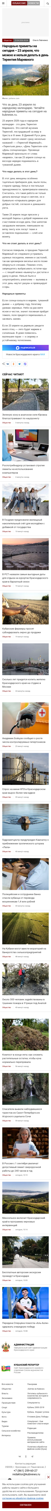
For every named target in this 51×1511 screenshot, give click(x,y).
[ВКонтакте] (7, 364)
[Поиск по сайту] (47, 3)
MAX (42, 354)
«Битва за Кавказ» (36, 1389)
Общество (8, 40)
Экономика (7, 1398)
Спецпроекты (33, 1403)
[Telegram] (19, 364)
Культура (6, 1412)
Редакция (31, 1428)
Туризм (5, 1426)
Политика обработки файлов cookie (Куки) (37, 1448)
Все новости (7, 1384)
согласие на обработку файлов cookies (22, 1498)
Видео (4, 1421)
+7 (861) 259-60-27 (25, 1470)
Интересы (6, 1435)
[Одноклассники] (13, 364)
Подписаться (28, 348)
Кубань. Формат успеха (38, 1412)
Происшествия (8, 1403)
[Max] (25, 364)
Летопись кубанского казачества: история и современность (37, 1395)
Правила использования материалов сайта (35, 1439)
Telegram (32, 1456)
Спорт (4, 1407)
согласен (25, 1505)
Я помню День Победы (37, 1417)
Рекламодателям (35, 1433)
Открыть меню (3, 3)
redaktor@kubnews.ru (26, 1474)
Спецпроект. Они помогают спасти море (38, 1422)
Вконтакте (20, 1456)
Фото (4, 1417)
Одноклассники (26, 1456)
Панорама (32, 1384)
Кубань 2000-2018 (35, 1407)
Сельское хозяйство (11, 1431)
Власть (5, 1393)
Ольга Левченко (40, 40)
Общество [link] (6, 423)
